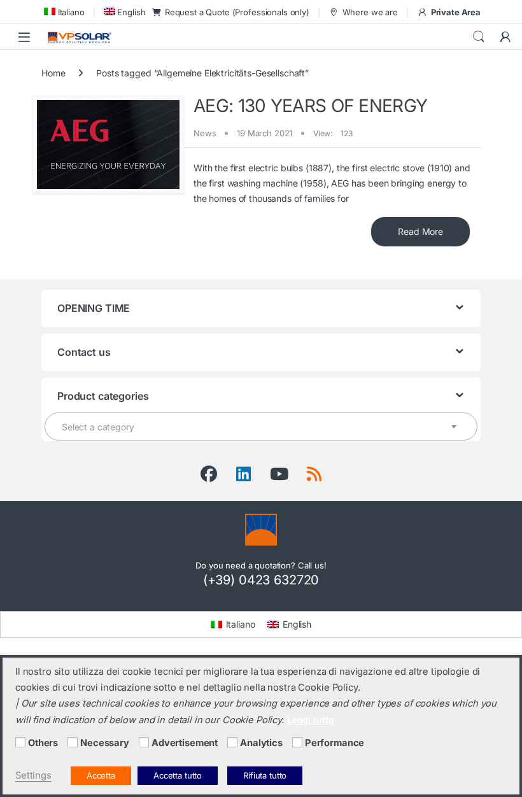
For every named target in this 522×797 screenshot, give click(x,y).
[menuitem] (63, 12)
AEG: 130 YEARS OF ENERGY (310, 105)
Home (53, 72)
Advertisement (185, 743)
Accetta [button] (101, 775)
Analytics (261, 743)
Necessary (104, 743)
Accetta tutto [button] (177, 775)
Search (479, 37)
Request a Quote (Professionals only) (237, 12)
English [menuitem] (297, 624)
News (205, 133)
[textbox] (261, 427)
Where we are (370, 12)
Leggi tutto (310, 719)
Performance (334, 743)
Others (43, 743)
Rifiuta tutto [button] (264, 775)
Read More (420, 231)
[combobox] (261, 427)
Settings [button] (33, 775)
